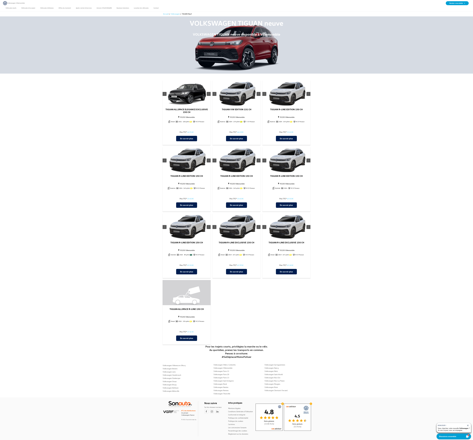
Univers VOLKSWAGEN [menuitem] (104, 8)
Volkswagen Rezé (220, 384)
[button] (165, 94)
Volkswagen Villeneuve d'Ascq (174, 365)
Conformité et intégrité (236, 415)
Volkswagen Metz (271, 371)
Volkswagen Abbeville (171, 391)
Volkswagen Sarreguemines (274, 365)
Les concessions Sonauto (237, 427)
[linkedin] (218, 411)
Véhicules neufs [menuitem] (11, 8)
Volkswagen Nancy (271, 368)
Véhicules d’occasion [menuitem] (28, 8)
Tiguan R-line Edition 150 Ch (286, 109)
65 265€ (290, 265)
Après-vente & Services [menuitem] (84, 8)
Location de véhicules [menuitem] (141, 8)
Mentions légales (234, 408)
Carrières (231, 424)
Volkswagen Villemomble (222, 368)
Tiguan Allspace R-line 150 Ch (186, 309)
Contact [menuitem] (156, 8)
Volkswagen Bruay (170, 385)
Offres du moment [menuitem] (65, 8)
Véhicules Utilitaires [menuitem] (47, 8)
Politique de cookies (235, 421)
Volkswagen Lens (169, 372)
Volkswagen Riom (271, 387)
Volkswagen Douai (170, 381)
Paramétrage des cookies (237, 431)
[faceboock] (207, 411)
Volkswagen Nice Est (272, 378)
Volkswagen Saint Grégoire (223, 381)
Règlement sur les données (238, 434)
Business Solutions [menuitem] (123, 8)
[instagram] (212, 411)
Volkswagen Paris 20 (221, 374)
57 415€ (190, 332)
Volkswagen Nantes (220, 387)
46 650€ (240, 132)
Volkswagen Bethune (170, 388)
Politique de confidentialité (238, 418)
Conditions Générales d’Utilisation (240, 411)
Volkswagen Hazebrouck (172, 375)
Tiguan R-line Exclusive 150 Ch (236, 242)
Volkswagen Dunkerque (171, 378)
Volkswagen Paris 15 (221, 378)
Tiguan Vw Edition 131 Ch (236, 109)
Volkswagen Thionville (221, 394)
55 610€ (290, 132)
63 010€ (290, 199)
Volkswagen (175, 14)
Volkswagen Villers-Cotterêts (224, 365)
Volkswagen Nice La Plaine (274, 381)
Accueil (166, 14)
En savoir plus (186, 138)
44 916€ (190, 132)
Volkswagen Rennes (221, 390)
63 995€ (240, 265)
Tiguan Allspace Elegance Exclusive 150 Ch (186, 110)
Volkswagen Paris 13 (221, 371)
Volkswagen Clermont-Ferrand (275, 390)
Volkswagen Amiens (170, 369)
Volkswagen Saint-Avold (273, 374)
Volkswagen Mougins (272, 384)
